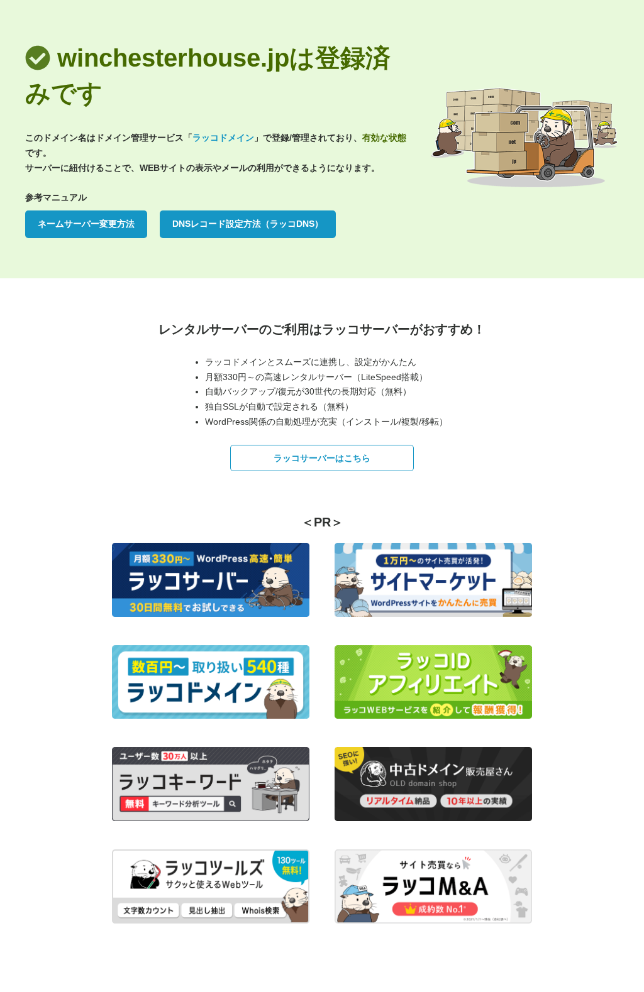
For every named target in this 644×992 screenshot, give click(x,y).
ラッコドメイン (223, 138)
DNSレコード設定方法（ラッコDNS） (247, 224)
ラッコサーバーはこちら (322, 458)
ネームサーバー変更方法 (86, 224)
